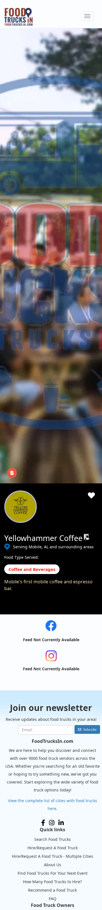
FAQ (52, 898)
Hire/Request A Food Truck (52, 847)
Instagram (51, 823)
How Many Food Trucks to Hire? (52, 881)
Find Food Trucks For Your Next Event (53, 873)
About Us (52, 864)
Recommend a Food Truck (52, 890)
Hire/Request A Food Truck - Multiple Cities (52, 856)
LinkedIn (61, 823)
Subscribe (90, 729)
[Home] (18, 17)
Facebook (43, 823)
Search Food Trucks (52, 839)
